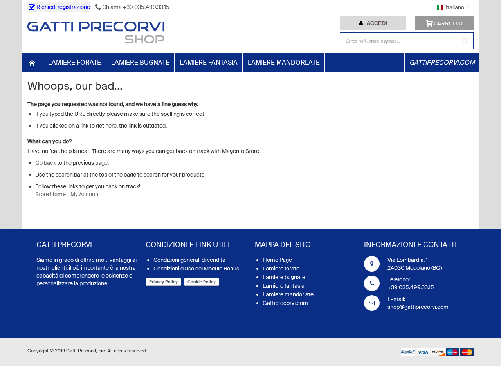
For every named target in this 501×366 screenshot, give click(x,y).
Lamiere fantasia (284, 285)
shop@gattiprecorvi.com (418, 306)
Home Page (277, 259)
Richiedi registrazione (62, 7)
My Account (85, 194)
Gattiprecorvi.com (285, 303)
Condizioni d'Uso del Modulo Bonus (196, 268)
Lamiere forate (281, 268)
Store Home (50, 194)
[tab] (373, 23)
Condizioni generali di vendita (189, 259)
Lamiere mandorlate (288, 294)
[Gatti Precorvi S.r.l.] (95, 32)
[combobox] (406, 41)
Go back (45, 162)
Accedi (377, 23)
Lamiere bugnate (284, 277)
